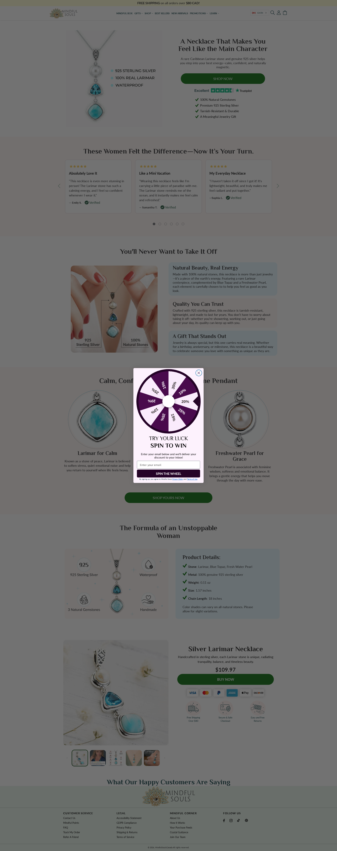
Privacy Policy (177, 479)
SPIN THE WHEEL (168, 474)
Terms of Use (192, 479)
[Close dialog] (199, 373)
